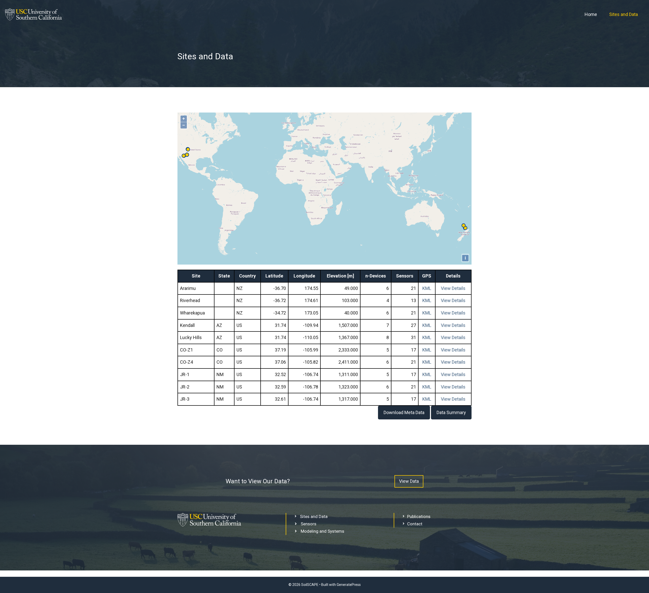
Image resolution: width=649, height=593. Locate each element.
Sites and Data (623, 14)
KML (426, 288)
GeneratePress (349, 585)
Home (591, 14)
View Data (409, 481)
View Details (453, 288)
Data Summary (451, 412)
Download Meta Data (404, 412)
